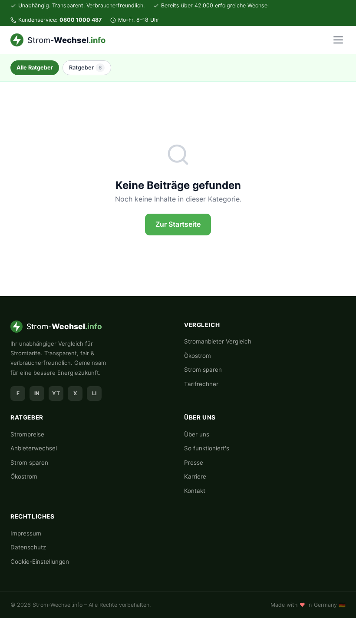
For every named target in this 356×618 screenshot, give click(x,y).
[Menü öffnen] (338, 40)
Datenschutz (28, 547)
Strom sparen (203, 369)
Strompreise (27, 434)
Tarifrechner (201, 383)
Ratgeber (85, 67)
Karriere (195, 476)
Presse (193, 462)
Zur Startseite (178, 224)
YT (56, 393)
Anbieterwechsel (33, 448)
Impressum (25, 533)
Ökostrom (197, 355)
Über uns (196, 434)
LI (94, 393)
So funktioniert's (206, 448)
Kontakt (194, 490)
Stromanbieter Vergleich (217, 341)
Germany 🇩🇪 (330, 604)
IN (37, 393)
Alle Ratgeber (34, 67)
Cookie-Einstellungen (39, 561)
